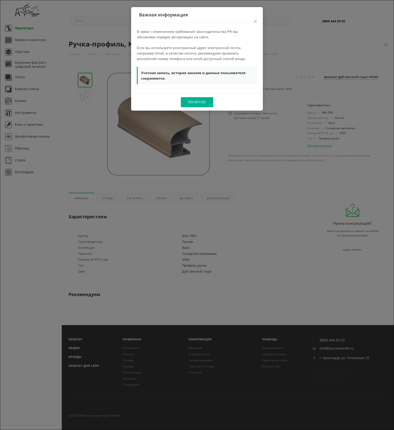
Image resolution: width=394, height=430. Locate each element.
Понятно (197, 102)
